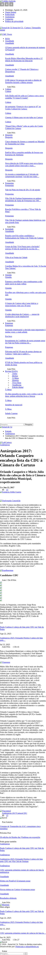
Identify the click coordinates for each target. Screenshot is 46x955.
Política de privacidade (14, 21)
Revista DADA (11, 371)
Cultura (8, 89)
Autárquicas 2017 (9, 813)
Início (7, 39)
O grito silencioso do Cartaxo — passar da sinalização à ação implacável (22, 315)
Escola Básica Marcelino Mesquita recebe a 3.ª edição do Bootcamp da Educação (24, 59)
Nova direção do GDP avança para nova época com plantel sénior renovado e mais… (24, 164)
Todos (14, 374)
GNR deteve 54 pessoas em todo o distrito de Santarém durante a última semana (23, 81)
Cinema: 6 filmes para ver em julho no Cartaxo (24, 117)
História (15, 380)
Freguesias (9, 183)
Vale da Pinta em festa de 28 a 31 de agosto (22, 190)
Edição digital (17, 387)
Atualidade (9, 41)
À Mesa (15, 378)
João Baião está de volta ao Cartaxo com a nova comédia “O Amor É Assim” (24, 97)
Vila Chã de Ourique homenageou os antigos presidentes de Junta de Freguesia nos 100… (23, 199)
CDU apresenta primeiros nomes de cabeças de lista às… (23, 933)
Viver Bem (16, 383)
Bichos (15, 376)
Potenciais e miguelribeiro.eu (27, 946)
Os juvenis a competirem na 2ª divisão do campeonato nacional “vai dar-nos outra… (22, 175)
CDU (25, 813)
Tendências (16, 385)
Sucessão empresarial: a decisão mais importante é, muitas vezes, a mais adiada (25, 331)
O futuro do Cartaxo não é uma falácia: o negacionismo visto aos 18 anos (21, 304)
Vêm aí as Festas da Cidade (16, 257)
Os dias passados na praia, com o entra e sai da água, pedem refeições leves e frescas (24, 395)
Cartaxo (19, 813)
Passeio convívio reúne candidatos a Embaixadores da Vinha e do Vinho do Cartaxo (24, 237)
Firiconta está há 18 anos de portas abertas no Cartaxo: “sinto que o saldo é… (23, 352)
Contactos (9, 19)
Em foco (8, 336)
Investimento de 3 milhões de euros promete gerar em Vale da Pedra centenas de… (25, 342)
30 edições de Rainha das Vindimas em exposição (20, 837)
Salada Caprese (11, 413)
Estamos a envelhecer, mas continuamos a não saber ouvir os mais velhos (23, 282)
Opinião (8, 275)
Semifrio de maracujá (13, 405)
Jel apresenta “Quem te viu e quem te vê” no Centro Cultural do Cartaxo (23, 107)
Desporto (9, 135)
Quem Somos (10, 12)
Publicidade (10, 14)
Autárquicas (5, 445)
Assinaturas (9, 17)
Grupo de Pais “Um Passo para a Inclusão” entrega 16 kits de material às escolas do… (22, 247)
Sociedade (9, 229)
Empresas (9, 323)
